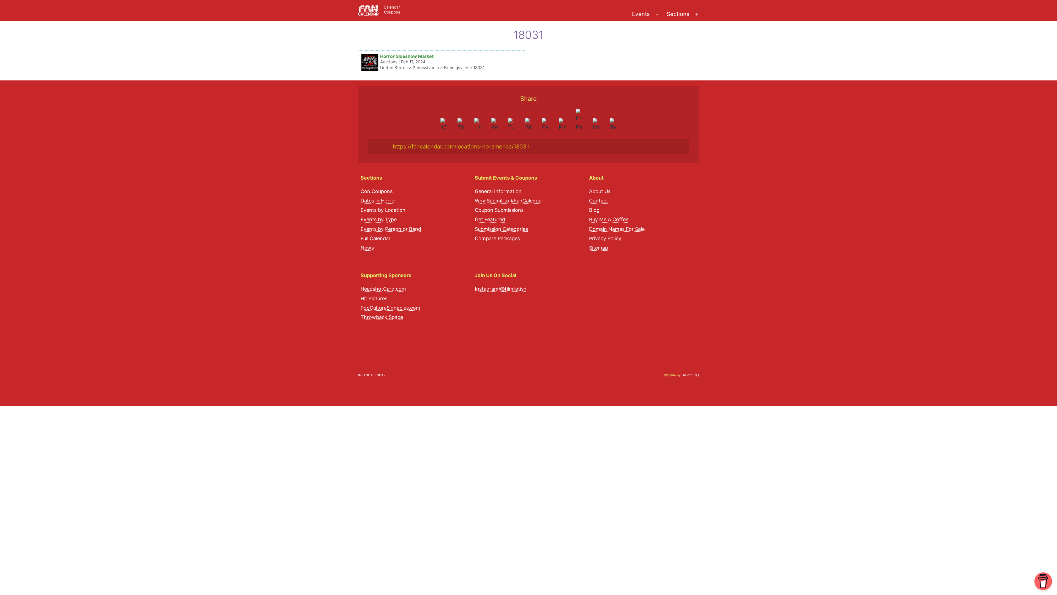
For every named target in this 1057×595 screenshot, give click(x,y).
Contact (598, 201)
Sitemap (598, 248)
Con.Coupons (377, 191)
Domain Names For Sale (617, 229)
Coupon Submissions (499, 210)
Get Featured (490, 219)
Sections (678, 14)
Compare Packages (497, 238)
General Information (498, 191)
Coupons (392, 12)
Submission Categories (501, 229)
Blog (594, 210)
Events (641, 14)
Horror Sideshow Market (407, 56)
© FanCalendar (371, 375)
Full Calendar (376, 238)
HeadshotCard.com (383, 289)
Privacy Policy (605, 238)
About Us (600, 191)
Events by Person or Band (391, 229)
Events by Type (379, 219)
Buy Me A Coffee (608, 219)
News (367, 248)
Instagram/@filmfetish (501, 289)
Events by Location (383, 210)
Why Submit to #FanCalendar (509, 201)
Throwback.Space (382, 317)
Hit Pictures (374, 298)
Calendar (392, 7)
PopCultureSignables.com (390, 308)
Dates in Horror (378, 201)
